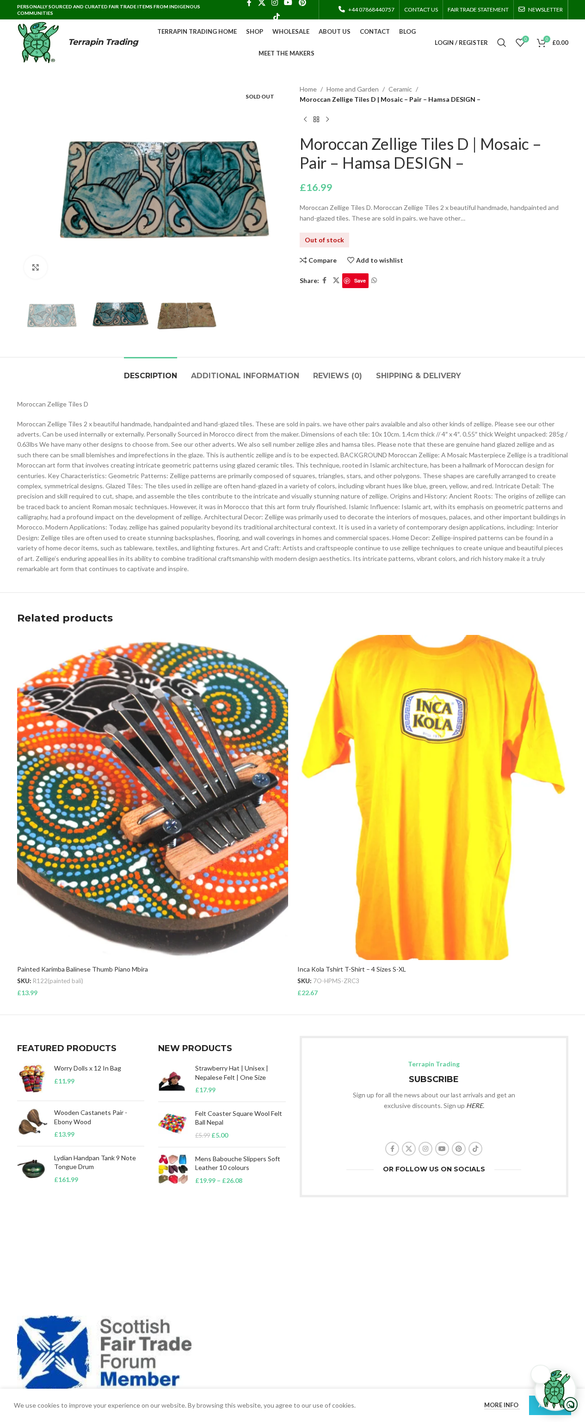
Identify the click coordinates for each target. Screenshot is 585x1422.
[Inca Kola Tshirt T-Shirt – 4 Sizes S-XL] (432, 797)
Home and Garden (352, 89)
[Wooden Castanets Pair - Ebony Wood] (32, 1123)
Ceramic (400, 89)
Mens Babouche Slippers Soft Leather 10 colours (237, 1163)
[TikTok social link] (276, 17)
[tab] (150, 371)
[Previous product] (305, 119)
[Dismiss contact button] (540, 1374)
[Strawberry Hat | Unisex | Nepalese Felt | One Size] (173, 1079)
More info (502, 1405)
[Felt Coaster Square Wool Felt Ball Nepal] (173, 1124)
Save (360, 280)
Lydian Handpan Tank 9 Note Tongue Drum (95, 1162)
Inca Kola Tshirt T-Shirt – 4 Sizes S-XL (351, 969)
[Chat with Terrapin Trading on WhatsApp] (555, 1389)
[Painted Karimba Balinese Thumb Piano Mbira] (152, 797)
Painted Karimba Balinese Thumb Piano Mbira (82, 969)
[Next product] (327, 119)
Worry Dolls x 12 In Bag (87, 1068)
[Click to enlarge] (35, 267)
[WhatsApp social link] (374, 280)
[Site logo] (38, 42)
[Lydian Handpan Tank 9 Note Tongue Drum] (32, 1168)
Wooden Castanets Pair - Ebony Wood (90, 1117)
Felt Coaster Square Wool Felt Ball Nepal (238, 1118)
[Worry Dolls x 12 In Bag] (32, 1079)
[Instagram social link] (425, 1149)
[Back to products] (316, 119)
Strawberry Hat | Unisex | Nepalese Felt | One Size (231, 1072)
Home (308, 89)
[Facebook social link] (324, 280)
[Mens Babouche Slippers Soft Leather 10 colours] (173, 1169)
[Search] (502, 42)
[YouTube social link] (442, 1149)
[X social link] (336, 280)
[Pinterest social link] (459, 1149)
